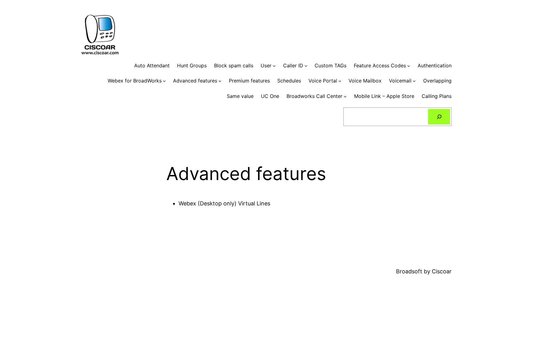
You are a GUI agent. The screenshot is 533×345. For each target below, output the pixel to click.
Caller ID (293, 65)
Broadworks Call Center (314, 96)
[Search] (439, 116)
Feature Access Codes (380, 65)
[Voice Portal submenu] (339, 80)
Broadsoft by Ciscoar (424, 271)
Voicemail (400, 81)
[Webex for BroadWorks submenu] (164, 80)
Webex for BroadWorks (135, 81)
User (266, 65)
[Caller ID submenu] (306, 65)
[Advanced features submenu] (219, 80)
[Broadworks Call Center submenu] (345, 96)
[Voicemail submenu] (414, 80)
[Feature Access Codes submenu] (408, 65)
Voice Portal (322, 81)
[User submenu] (274, 65)
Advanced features (195, 81)
